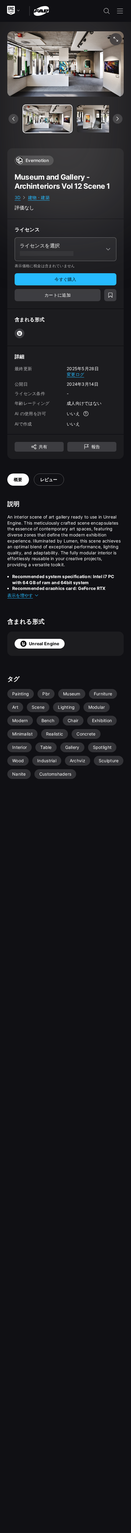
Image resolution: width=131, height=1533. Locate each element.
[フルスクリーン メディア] (116, 39)
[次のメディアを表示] (117, 119)
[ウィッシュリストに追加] (110, 295)
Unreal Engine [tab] (44, 643)
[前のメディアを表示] (13, 119)
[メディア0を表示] (47, 119)
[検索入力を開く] (107, 11)
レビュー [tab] (49, 479)
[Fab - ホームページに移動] (41, 10)
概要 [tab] (18, 479)
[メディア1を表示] (101, 119)
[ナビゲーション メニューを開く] (120, 11)
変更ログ (75, 374)
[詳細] (86, 413)
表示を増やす (20, 595)
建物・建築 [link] (39, 197)
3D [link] (18, 197)
